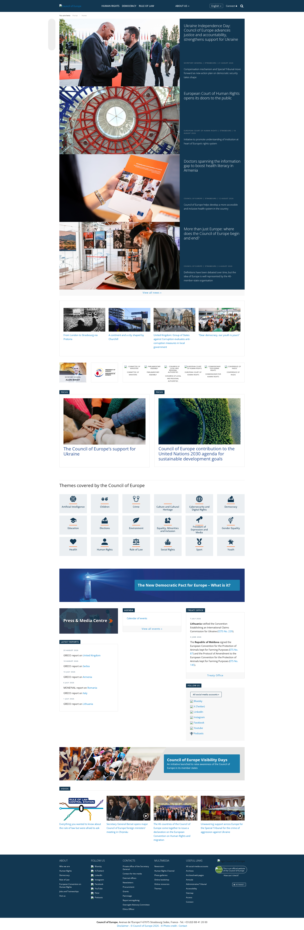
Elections (105, 528)
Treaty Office (215, 675)
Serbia (86, 666)
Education (73, 528)
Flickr (96, 893)
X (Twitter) (199, 706)
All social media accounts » (206, 694)
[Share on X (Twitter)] (51, 28)
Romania (92, 687)
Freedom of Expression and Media (199, 529)
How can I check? (231, 875)
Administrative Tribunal (196, 884)
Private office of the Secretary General (136, 868)
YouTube (98, 888)
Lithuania (88, 703)
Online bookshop (161, 879)
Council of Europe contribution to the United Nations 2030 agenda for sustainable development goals (196, 454)
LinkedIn (198, 711)
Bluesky (198, 701)
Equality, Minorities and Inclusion (168, 529)
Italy (85, 693)
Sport (199, 549)
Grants (126, 891)
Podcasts (198, 733)
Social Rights (168, 549)
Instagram (199, 717)
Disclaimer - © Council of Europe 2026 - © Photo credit (147, 925)
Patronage (127, 895)
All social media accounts (197, 866)
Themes (158, 888)
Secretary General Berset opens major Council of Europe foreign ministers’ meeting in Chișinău (127, 827)
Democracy (129, 5)
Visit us (62, 895)
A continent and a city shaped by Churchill (126, 337)
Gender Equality (231, 528)
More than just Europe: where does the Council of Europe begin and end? (211, 233)
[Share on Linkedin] (51, 40)
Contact (183, 925)
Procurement (128, 887)
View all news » (152, 292)
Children (104, 506)
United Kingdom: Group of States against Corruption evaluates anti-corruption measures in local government (172, 341)
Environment (136, 528)
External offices (129, 878)
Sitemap (189, 893)
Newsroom (159, 866)
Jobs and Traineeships (69, 891)
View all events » (152, 628)
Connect (230, 5)
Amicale (189, 879)
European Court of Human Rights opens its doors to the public (212, 95)
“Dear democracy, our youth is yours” (219, 335)
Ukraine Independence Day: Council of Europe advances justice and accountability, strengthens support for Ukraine (211, 32)
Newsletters (128, 882)
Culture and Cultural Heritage (167, 508)
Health (73, 549)
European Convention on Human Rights (70, 885)
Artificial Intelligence (73, 506)
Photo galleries (161, 875)
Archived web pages (195, 875)
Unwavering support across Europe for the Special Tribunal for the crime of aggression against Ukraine (222, 827)
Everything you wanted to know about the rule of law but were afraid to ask (80, 826)
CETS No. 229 (225, 631)
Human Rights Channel (164, 870)
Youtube (198, 728)
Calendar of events (137, 618)
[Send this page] (51, 46)
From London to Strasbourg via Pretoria (80, 337)
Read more (152, 585)
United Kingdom (92, 655)
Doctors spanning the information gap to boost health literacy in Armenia (212, 166)
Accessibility (191, 888)
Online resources (161, 884)
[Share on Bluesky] (51, 22)
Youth (231, 549)
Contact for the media (132, 873)
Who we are (64, 866)
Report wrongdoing (131, 900)
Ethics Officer (128, 909)
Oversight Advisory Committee (136, 904)
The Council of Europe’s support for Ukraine (99, 451)
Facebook (198, 722)
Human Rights (110, 5)
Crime (136, 506)
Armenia (87, 676)
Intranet (239, 884)
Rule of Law (146, 5)
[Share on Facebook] (51, 34)
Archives (190, 870)
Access (189, 897)
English (215, 5)
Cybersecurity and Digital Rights (199, 508)
